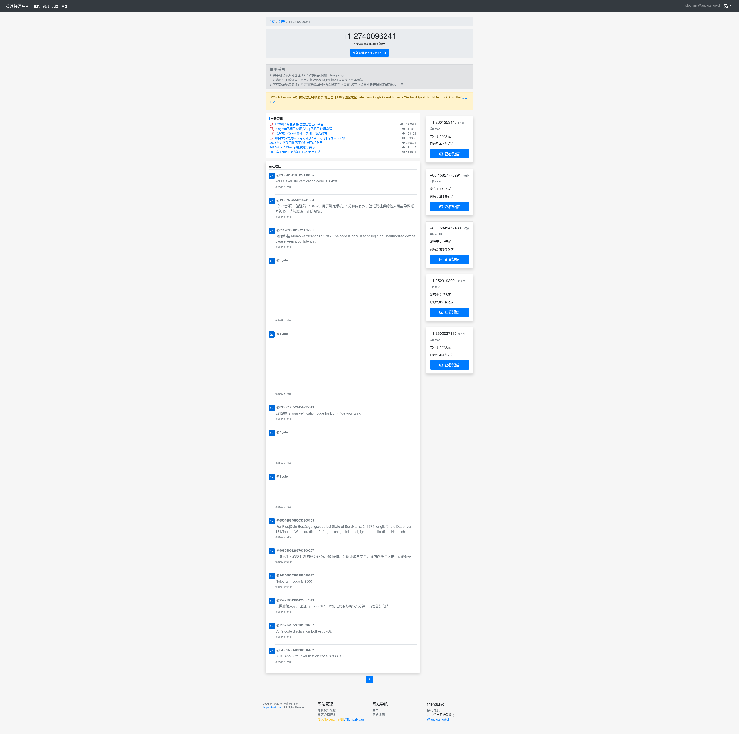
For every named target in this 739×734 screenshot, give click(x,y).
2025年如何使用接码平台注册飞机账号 (296, 142)
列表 (282, 21)
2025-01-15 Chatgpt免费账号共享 (292, 147)
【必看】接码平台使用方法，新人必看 (301, 133)
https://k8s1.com (272, 707)
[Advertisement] (346, 290)
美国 (55, 6)
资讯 (46, 6)
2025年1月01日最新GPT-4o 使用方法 (295, 152)
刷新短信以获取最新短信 (369, 53)
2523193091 (446, 280)
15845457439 (449, 227)
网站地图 (378, 714)
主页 (37, 6)
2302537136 (446, 333)
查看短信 (451, 154)
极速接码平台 (17, 6)
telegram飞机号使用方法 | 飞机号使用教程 (303, 129)
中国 (64, 6)
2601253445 (446, 122)
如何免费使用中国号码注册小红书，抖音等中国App (310, 138)
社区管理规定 (327, 714)
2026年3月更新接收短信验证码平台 (299, 124)
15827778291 (449, 175)
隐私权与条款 (327, 710)
